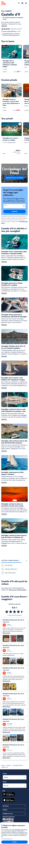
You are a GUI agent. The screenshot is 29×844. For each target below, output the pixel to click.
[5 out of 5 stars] (14, 622)
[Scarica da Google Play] (9, 794)
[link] (11, 59)
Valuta (4, 782)
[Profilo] (26, 3)
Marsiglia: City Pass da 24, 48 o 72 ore (13, 620)
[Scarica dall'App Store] (9, 800)
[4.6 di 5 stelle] (6, 29)
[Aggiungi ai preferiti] (19, 46)
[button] (11, 59)
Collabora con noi (8, 813)
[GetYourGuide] (3, 3)
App (4, 790)
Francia (9, 765)
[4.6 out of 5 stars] (14, 612)
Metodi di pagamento (9, 817)
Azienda (5, 810)
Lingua (5, 773)
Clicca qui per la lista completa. (17, 590)
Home (3, 765)
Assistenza (6, 806)
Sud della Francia (17, 765)
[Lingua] (22, 3)
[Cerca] (19, 3)
